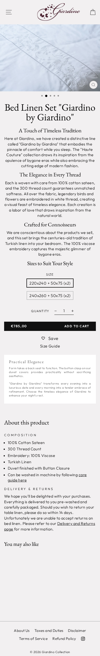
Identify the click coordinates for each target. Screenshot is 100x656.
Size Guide (50, 345)
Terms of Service (33, 638)
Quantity (40, 311)
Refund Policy (64, 638)
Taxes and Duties (48, 630)
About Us (21, 630)
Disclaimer (77, 630)
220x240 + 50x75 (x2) (49, 283)
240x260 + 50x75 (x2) (49, 295)
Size (50, 274)
